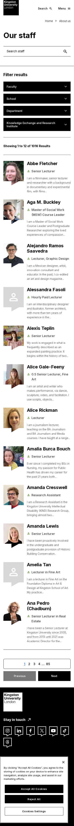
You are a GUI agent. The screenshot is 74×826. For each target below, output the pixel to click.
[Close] (63, 762)
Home (49, 21)
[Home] (11, 7)
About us (65, 21)
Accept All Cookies (34, 788)
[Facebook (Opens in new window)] (30, 730)
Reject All (34, 799)
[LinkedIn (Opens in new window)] (19, 730)
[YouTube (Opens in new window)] (53, 730)
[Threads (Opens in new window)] (7, 742)
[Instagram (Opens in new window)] (7, 730)
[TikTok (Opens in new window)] (65, 730)
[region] (34, 790)
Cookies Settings (34, 811)
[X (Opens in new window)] (42, 730)
